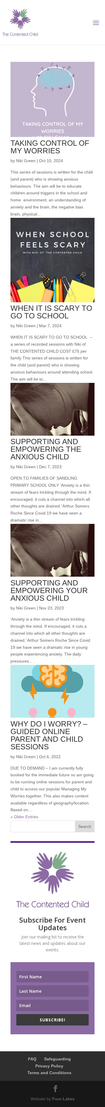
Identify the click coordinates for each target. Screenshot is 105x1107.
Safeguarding (57, 1059)
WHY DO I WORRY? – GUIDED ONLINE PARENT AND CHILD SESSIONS (48, 735)
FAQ (32, 1059)
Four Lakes (63, 1098)
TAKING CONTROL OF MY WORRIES (49, 147)
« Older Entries (24, 816)
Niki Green (26, 160)
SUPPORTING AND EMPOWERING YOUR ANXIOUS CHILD (49, 590)
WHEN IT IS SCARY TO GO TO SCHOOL (51, 312)
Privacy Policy (49, 1066)
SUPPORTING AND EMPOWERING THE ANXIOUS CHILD (45, 449)
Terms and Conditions (49, 1072)
